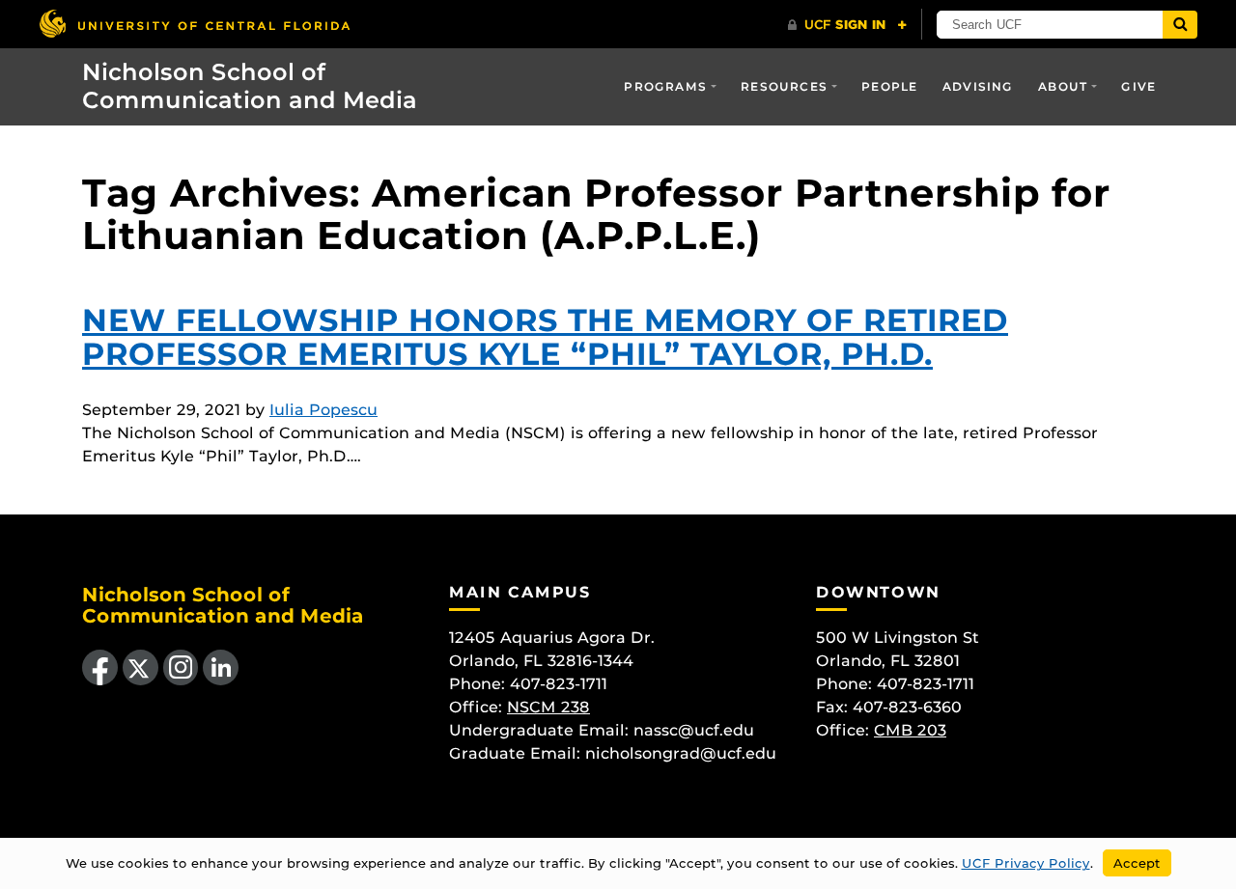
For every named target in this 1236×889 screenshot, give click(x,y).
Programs (665, 86)
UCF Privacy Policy (1026, 863)
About (1062, 86)
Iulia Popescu (323, 410)
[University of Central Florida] (194, 24)
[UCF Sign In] (847, 25)
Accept (1137, 863)
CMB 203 (910, 730)
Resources (784, 86)
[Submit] (1180, 25)
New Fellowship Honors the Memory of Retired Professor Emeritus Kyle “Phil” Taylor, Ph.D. (545, 337)
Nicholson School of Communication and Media (249, 86)
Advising (978, 86)
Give (1138, 86)
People (889, 86)
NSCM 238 (548, 707)
